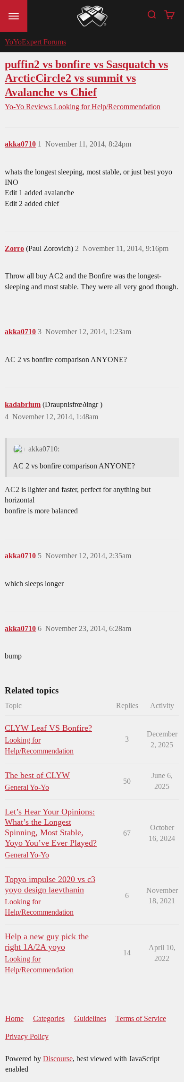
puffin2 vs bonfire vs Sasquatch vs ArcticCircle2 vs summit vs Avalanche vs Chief (86, 78)
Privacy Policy (27, 1036)
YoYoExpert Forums (35, 42)
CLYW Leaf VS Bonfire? (48, 728)
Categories (49, 1018)
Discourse (58, 1059)
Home (14, 1018)
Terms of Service (141, 1018)
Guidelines (90, 1018)
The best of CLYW (37, 775)
